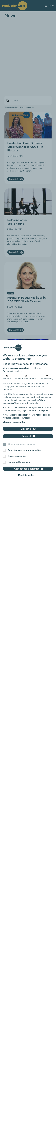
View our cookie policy (14, 422)
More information (26, 475)
